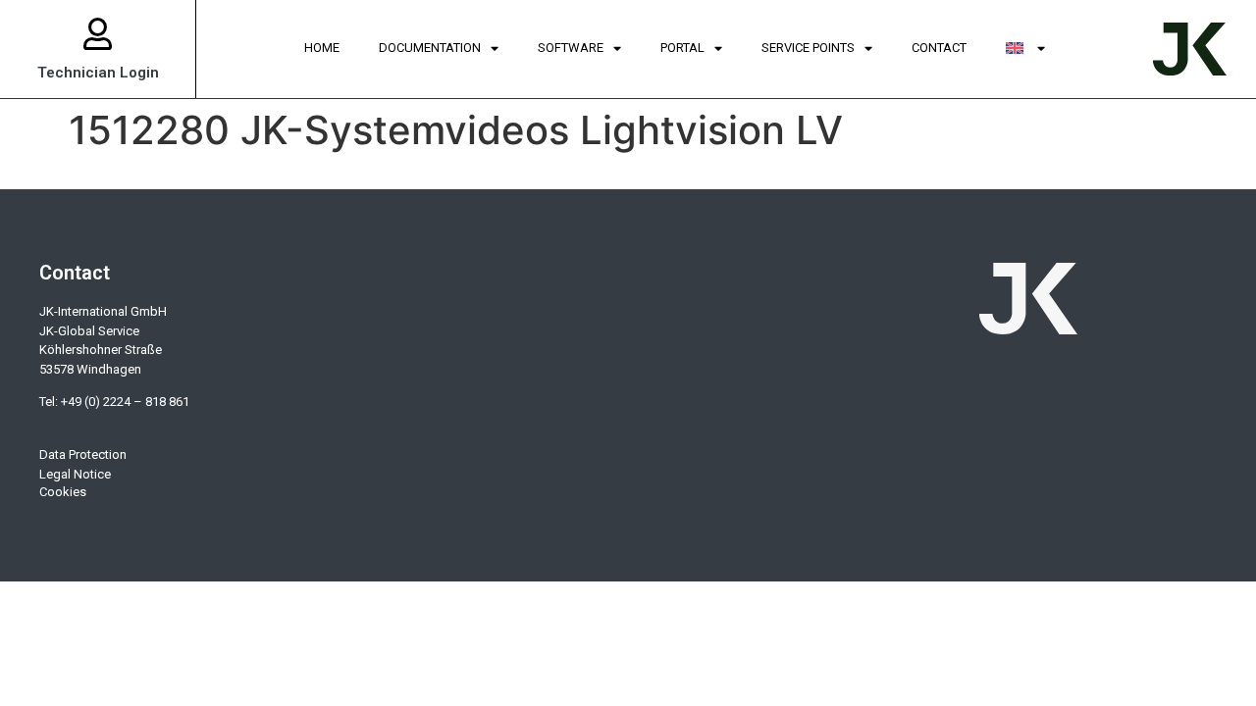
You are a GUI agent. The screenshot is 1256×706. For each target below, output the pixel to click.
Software (570, 47)
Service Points (808, 47)
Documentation (430, 47)
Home (322, 47)
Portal (682, 47)
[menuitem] (1025, 49)
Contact (939, 47)
